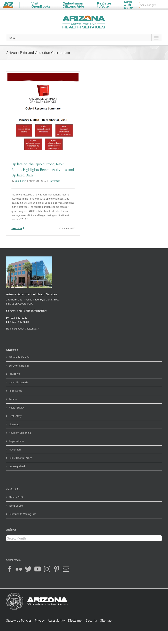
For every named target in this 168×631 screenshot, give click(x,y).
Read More (16, 228)
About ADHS (16, 497)
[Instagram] (47, 569)
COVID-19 (14, 374)
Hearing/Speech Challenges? (22, 328)
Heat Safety (15, 416)
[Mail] (66, 569)
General (13, 399)
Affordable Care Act (19, 357)
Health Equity (16, 407)
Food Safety (15, 391)
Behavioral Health (19, 365)
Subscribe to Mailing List (22, 514)
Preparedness (16, 441)
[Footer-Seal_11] (37, 594)
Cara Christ (20, 180)
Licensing (14, 424)
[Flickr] (19, 569)
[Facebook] (9, 569)
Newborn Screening (20, 433)
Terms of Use (16, 505)
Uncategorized (17, 466)
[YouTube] (37, 569)
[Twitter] (28, 569)
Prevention (54, 180)
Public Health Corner (20, 458)
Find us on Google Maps (19, 303)
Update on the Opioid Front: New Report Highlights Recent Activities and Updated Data (42, 169)
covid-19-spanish (18, 382)
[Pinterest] (56, 569)
